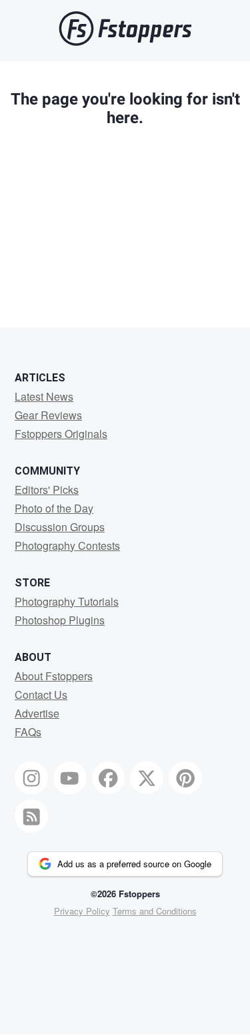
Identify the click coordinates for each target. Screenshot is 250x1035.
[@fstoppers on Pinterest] (185, 778)
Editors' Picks (47, 489)
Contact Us (41, 694)
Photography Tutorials (67, 601)
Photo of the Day (54, 508)
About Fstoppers (54, 676)
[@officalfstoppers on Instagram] (31, 778)
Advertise (37, 713)
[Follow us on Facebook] (108, 778)
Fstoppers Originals (61, 433)
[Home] (125, 42)
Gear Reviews (48, 415)
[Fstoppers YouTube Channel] (70, 778)
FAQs (28, 731)
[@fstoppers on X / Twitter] (146, 778)
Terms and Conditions (155, 911)
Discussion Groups (60, 526)
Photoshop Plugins (60, 620)
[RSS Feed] (31, 816)
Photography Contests (67, 545)
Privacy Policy (82, 911)
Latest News (44, 396)
